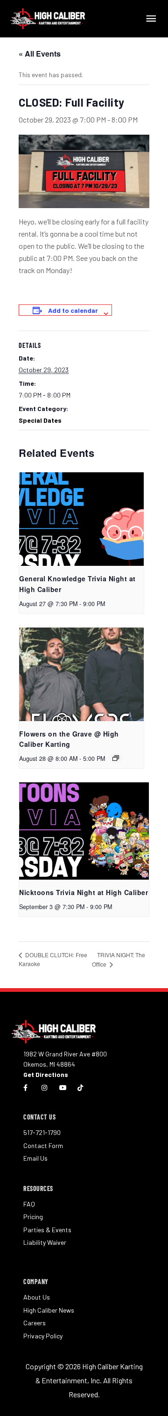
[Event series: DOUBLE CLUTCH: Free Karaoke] (115, 758)
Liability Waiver (44, 1242)
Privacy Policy (43, 1336)
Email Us (35, 1158)
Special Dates (40, 420)
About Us (36, 1297)
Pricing (33, 1217)
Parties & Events (47, 1230)
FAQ (29, 1204)
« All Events (40, 53)
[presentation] (81, 519)
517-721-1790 (42, 1132)
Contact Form (43, 1145)
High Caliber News (48, 1310)
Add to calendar (73, 310)
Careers (34, 1323)
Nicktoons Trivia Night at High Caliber (83, 892)
